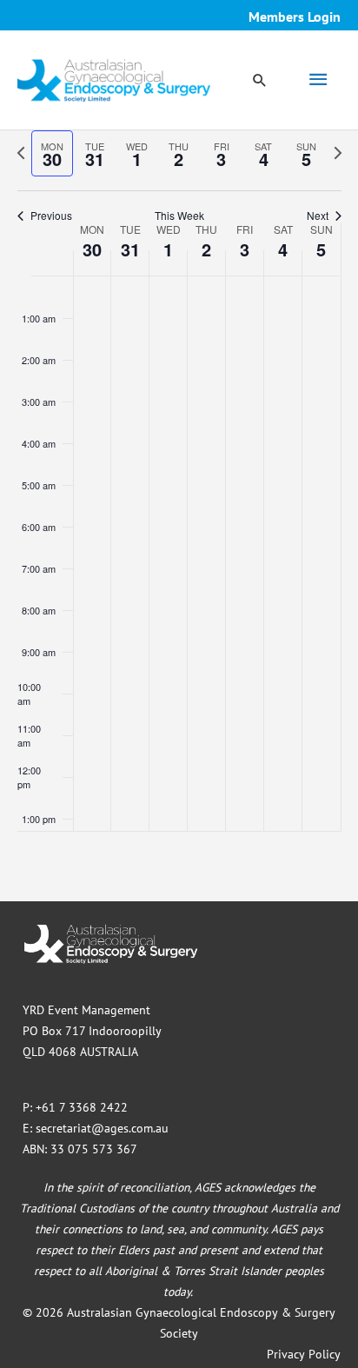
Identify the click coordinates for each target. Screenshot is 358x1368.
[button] (259, 80)
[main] (179, 515)
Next (317, 215)
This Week (179, 215)
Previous (51, 215)
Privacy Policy (304, 1354)
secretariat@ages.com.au (102, 1128)
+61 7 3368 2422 (82, 1107)
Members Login (295, 16)
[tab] (52, 153)
